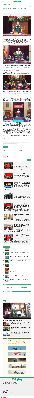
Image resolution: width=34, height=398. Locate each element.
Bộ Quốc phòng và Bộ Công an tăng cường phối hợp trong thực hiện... (19, 256)
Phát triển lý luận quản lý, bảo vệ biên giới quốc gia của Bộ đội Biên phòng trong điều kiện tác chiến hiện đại (21, 225)
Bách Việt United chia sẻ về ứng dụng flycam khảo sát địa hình (12, 350)
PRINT (30, 6)
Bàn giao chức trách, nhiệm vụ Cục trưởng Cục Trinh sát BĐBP (12, 14)
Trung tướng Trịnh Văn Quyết (25, 142)
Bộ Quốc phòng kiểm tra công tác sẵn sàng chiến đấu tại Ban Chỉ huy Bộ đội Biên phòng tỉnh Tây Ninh (22, 194)
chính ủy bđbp (5, 142)
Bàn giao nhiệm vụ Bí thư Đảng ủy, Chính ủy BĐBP (14, 8)
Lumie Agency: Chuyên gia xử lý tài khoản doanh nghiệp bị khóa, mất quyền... (14, 344)
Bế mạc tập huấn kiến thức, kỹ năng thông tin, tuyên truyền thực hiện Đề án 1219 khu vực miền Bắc (22, 164)
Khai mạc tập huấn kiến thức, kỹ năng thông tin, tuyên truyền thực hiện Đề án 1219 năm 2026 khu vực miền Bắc (22, 235)
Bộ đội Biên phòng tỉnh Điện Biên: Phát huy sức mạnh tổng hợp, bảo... (19, 279)
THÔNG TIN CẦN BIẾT (6, 338)
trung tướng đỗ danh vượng (17, 142)
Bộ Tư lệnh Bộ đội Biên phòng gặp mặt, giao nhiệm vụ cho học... (18, 248)
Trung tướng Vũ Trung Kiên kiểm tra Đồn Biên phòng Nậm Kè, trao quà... (19, 252)
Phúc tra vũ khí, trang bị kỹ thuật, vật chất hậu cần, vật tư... (18, 260)
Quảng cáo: (6, 390)
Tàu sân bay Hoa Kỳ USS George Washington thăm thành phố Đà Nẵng (19, 275)
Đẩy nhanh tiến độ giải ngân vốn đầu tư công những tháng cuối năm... (19, 271)
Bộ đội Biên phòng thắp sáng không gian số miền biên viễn (14, 320)
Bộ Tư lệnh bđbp (10, 142)
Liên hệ (4, 391)
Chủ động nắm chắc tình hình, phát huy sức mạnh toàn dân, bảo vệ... (19, 264)
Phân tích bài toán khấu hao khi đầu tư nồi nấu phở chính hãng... (12, 356)
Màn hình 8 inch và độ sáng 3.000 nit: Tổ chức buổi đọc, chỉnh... (12, 362)
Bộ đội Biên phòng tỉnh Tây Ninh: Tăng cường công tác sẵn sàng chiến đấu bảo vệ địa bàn (22, 183)
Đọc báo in (5, 284)
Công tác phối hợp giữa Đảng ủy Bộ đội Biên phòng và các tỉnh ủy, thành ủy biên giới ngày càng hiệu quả (21, 323)
